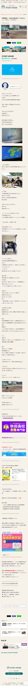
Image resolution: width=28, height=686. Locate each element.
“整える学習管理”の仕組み (14, 673)
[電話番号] (23, 7)
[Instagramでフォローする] (11, 678)
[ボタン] (20, 7)
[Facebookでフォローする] (9, 678)
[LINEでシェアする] (19, 43)
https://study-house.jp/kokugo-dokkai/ (12, 557)
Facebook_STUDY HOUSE (9, 652)
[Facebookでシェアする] (14, 43)
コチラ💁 (19, 498)
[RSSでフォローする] (18, 678)
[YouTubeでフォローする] (16, 678)
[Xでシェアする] (9, 43)
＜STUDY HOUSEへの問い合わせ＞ (11, 606)
